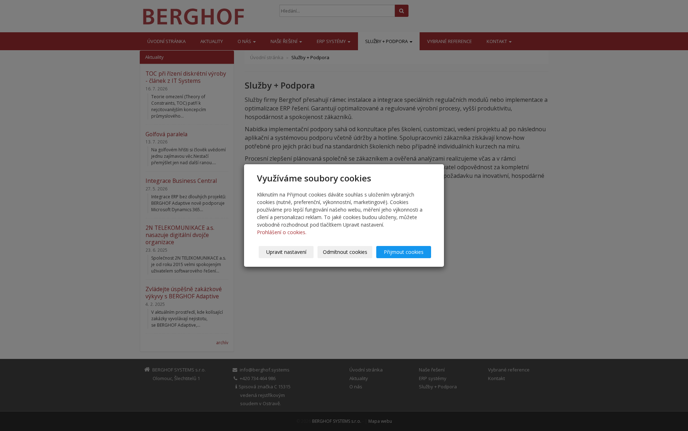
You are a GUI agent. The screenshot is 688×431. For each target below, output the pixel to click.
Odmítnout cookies (345, 251)
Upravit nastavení (286, 251)
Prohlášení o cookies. (281, 232)
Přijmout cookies (404, 251)
